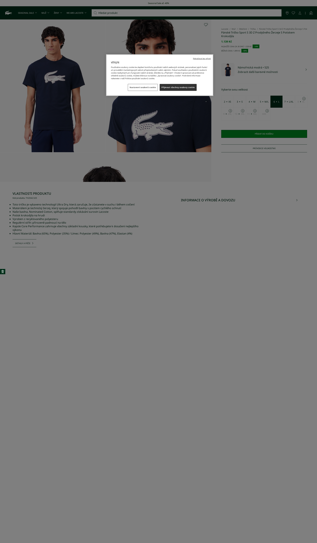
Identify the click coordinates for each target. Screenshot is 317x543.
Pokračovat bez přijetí (202, 58)
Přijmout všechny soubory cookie (178, 87)
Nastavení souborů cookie (143, 87)
